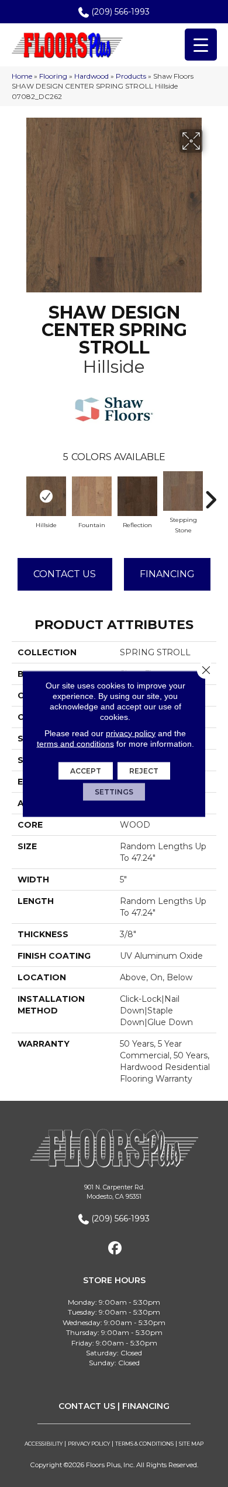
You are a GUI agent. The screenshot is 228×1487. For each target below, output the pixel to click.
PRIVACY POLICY (89, 1443)
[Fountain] (92, 496)
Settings (114, 791)
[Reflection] (137, 496)
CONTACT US (86, 1406)
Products (131, 76)
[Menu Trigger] (201, 45)
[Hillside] (46, 496)
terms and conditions (75, 743)
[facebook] (115, 1248)
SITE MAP (191, 1443)
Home (22, 76)
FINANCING (146, 1406)
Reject (143, 770)
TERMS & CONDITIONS (144, 1443)
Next (210, 494)
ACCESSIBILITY (44, 1443)
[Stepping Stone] (183, 491)
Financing (167, 574)
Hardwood (91, 76)
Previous (17, 494)
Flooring (53, 76)
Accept (85, 770)
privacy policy (131, 732)
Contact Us (64, 574)
